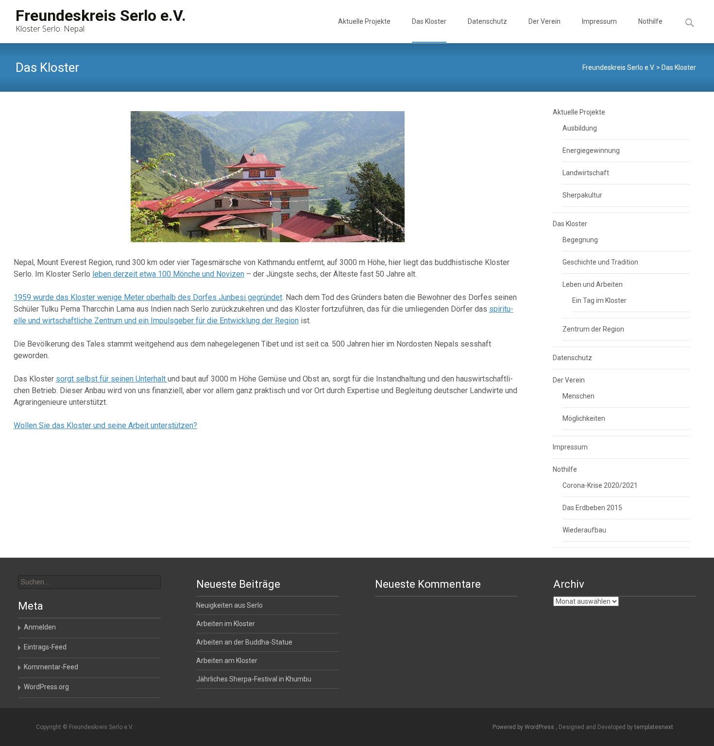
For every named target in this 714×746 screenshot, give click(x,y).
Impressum (599, 21)
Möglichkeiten (583, 418)
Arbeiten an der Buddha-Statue (244, 642)
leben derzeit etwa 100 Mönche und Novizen (168, 274)
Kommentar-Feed (51, 667)
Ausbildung (579, 128)
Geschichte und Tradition (600, 262)
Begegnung (580, 240)
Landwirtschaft (585, 173)
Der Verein (544, 21)
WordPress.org (46, 687)
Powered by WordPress (524, 727)
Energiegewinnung (591, 150)
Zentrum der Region (593, 329)
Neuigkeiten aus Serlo (229, 605)
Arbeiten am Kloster (226, 660)
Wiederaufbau (584, 530)
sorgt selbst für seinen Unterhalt (112, 378)
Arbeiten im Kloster (225, 624)
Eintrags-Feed (45, 647)
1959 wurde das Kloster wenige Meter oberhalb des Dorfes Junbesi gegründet (148, 297)
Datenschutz (487, 21)
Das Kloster (429, 21)
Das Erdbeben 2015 (592, 508)
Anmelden (40, 627)
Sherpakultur (582, 195)
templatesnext (653, 727)
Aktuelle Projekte (364, 21)
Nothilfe (650, 21)
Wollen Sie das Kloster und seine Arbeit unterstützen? (105, 425)
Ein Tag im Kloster (599, 300)
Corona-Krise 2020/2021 (600, 485)
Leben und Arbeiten (592, 284)
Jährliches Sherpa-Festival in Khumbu (253, 679)
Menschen (578, 396)
